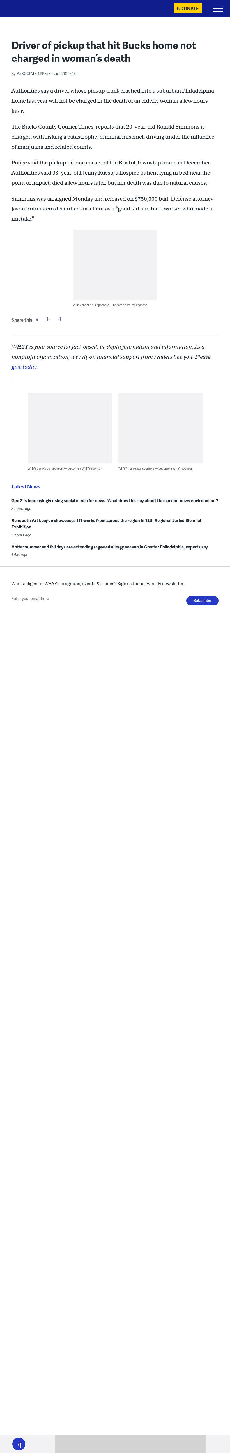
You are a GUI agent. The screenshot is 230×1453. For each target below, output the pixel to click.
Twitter (48, 319)
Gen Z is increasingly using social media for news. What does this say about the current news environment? (115, 500)
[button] (18, 1444)
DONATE (189, 8)
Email (59, 319)
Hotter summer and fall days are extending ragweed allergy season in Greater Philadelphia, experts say (110, 547)
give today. (25, 366)
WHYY (21, 9)
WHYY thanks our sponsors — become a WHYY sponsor (110, 305)
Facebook (37, 319)
